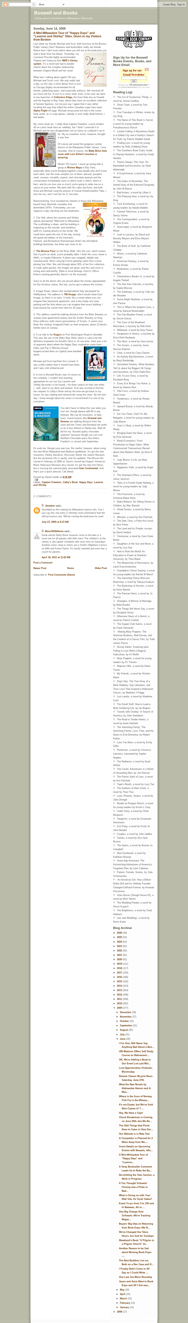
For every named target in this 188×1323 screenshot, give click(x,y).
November (126, 1016)
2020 (120, 959)
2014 (120, 985)
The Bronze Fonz (46, 251)
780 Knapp (70, 294)
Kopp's (58, 334)
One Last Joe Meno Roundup (135, 1277)
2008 (120, 1311)
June (123, 1039)
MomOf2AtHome (54, 531)
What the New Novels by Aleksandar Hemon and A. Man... (135, 1088)
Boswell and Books (55, 13)
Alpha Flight (40, 110)
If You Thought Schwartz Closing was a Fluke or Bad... (133, 1187)
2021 (120, 955)
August (124, 1030)
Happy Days (86, 482)
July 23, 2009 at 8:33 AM (55, 521)
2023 (120, 946)
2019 (120, 963)
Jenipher (50, 505)
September (126, 1025)
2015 (120, 981)
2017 (120, 972)
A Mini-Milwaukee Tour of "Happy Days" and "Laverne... (133, 1158)
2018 (120, 968)
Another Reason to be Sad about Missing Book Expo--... (135, 1252)
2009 (120, 1007)
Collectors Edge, (63, 97)
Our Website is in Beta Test (134, 1133)
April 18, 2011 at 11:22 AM (56, 557)
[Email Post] (70, 479)
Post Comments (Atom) (61, 574)
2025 (120, 937)
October (125, 1021)
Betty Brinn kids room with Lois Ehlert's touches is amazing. (82, 154)
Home (70, 568)
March (124, 1298)
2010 (120, 1003)
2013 (120, 990)
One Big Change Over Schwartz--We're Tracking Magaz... (134, 1215)
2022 (120, 950)
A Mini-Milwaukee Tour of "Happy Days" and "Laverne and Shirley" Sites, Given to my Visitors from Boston (67, 36)
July (122, 1034)
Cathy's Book (70, 482)
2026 (120, 932)
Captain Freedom (51, 482)
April (123, 1294)
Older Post (101, 568)
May (122, 1289)
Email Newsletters (130, 87)
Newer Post (39, 568)
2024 (120, 941)
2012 (120, 994)
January (125, 1307)
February (125, 1303)
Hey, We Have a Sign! (131, 1112)
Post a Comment (42, 562)
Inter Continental (88, 468)
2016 (120, 977)
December (126, 1012)
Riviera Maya (74, 167)
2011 (120, 999)
